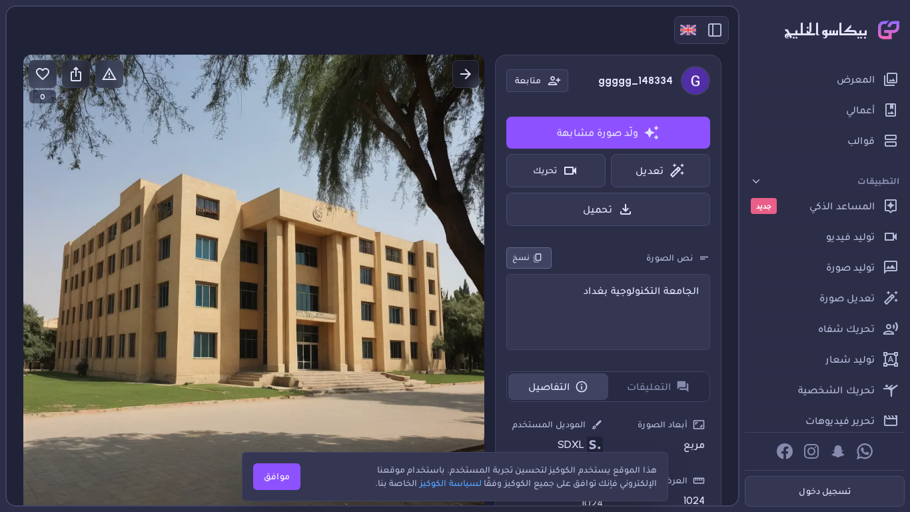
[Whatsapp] (865, 451)
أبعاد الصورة (662, 424)
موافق (277, 476)
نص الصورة (669, 257)
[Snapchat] (838, 451)
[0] (43, 74)
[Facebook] (785, 451)
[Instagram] (811, 451)
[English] (688, 30)
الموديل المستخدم (549, 424)
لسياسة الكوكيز (451, 483)
